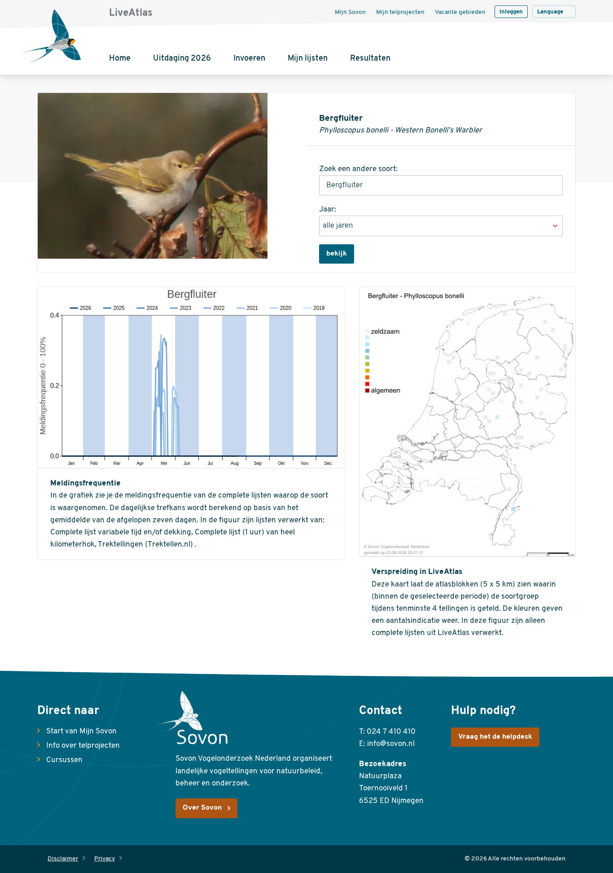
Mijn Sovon (350, 12)
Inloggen (511, 12)
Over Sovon (202, 807)
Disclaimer (63, 858)
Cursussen (64, 760)
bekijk (336, 253)
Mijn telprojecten (400, 12)
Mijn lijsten (308, 59)
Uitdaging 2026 (182, 59)
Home (120, 59)
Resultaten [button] (370, 59)
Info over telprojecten (83, 746)
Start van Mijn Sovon (81, 731)
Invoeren (249, 59)
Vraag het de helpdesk (495, 737)
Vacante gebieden (460, 12)
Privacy (104, 858)
